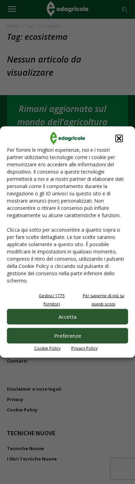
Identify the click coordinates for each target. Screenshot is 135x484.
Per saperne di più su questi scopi (103, 299)
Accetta (67, 316)
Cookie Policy (47, 348)
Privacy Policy (84, 348)
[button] (119, 138)
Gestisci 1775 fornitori (52, 299)
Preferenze (67, 335)
